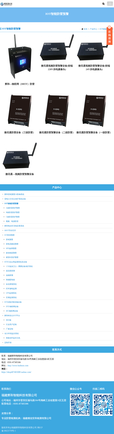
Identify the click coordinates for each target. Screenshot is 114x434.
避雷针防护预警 (12, 257)
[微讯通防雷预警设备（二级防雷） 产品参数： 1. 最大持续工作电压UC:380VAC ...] (57, 111)
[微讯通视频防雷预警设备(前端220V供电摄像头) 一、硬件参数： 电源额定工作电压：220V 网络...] (57, 47)
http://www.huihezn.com (18, 365)
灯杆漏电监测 (11, 289)
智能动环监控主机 (13, 338)
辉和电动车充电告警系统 (14, 226)
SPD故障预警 (11, 248)
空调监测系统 (11, 297)
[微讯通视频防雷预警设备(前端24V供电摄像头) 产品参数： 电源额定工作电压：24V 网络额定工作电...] (94, 47)
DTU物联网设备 (12, 306)
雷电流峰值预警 (12, 244)
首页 (85, 29)
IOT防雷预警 (9, 235)
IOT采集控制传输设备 (13, 302)
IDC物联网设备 (12, 311)
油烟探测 (9, 275)
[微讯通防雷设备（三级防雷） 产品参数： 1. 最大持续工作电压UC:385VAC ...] (20, 111)
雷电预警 (9, 239)
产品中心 (93, 29)
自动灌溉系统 (11, 284)
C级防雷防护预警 (13, 217)
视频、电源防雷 (12, 221)
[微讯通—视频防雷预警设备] (20, 156)
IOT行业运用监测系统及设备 (15, 262)
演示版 (8, 320)
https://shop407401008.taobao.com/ (16, 372)
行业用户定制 (11, 324)
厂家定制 (9, 329)
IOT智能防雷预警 (106, 29)
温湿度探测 (10, 271)
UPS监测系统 (11, 293)
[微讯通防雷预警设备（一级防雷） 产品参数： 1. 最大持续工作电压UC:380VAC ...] (94, 111)
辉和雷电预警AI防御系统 (14, 194)
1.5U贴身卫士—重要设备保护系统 (19, 266)
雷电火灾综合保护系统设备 (15, 199)
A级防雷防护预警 (13, 208)
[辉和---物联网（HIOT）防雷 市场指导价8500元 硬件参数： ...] (20, 56)
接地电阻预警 (11, 253)
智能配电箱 (10, 280)
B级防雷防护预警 (13, 212)
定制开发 (8, 343)
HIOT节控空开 (10, 230)
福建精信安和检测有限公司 (37, 418)
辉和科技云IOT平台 (12, 316)
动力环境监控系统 (11, 333)
